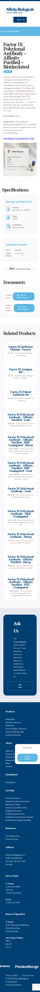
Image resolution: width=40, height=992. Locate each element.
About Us (10, 751)
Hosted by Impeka (13, 985)
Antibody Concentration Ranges (19, 817)
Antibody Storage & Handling (18, 820)
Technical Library (13, 798)
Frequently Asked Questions (18, 801)
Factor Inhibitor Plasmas (16, 729)
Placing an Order (13, 804)
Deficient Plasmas (13, 722)
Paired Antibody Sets (15, 732)
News (8, 763)
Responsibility (12, 760)
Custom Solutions (13, 735)
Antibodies (10, 719)
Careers (9, 766)
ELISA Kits (10, 725)
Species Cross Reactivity (16, 807)
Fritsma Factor (12, 839)
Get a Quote (27, 757)
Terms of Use (28, 975)
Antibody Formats (13, 811)
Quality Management (15, 757)
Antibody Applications (15, 814)
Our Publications (13, 836)
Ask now (20, 685)
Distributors (11, 782)
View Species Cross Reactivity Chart (18, 138)
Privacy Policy (12, 975)
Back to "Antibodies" (11, 31)
